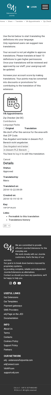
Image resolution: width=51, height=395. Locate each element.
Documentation (11, 318)
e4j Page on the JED (13, 314)
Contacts (8, 337)
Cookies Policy (11, 341)
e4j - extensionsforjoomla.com (18, 360)
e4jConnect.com (11, 364)
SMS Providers (11, 310)
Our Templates (11, 301)
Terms (7, 333)
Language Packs (11, 124)
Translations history (19, 219)
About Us (8, 329)
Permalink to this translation (24, 216)
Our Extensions (11, 297)
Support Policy (11, 345)
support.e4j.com (11, 372)
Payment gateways (13, 305)
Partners (8, 349)
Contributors (9, 121)
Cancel (6, 159)
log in (18, 153)
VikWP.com (9, 368)
